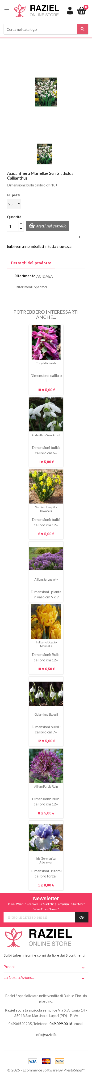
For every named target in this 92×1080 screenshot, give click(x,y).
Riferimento (25, 275)
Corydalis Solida (46, 363)
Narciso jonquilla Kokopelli (46, 509)
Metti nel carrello (51, 225)
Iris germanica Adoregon (46, 860)
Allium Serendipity (46, 579)
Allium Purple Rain (46, 786)
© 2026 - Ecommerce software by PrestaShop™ (46, 1070)
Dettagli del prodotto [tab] (31, 262)
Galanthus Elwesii (46, 714)
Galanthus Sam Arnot (46, 435)
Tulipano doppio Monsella (46, 644)
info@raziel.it (46, 1034)
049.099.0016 (61, 1023)
